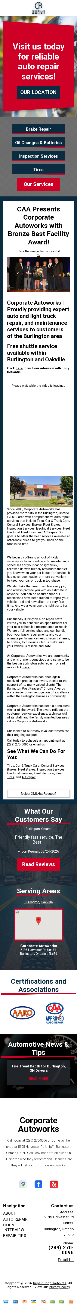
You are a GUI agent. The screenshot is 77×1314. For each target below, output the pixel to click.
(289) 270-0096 (17, 744)
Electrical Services (49, 528)
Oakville (47, 902)
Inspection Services (21, 528)
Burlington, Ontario (39, 829)
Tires (40, 521)
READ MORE (38, 1079)
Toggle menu (7, 8)
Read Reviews (38, 864)
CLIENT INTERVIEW (13, 1227)
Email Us (66, 1260)
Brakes (37, 525)
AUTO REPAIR (15, 1219)
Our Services (38, 184)
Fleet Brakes (52, 525)
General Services (19, 525)
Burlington (31, 902)
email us (39, 744)
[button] (38, 920)
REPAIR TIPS (14, 1235)
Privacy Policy (59, 1287)
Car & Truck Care (57, 521)
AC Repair (50, 532)
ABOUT (9, 1213)
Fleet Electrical (44, 773)
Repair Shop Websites (50, 1283)
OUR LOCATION (38, 92)
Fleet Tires (28, 532)
